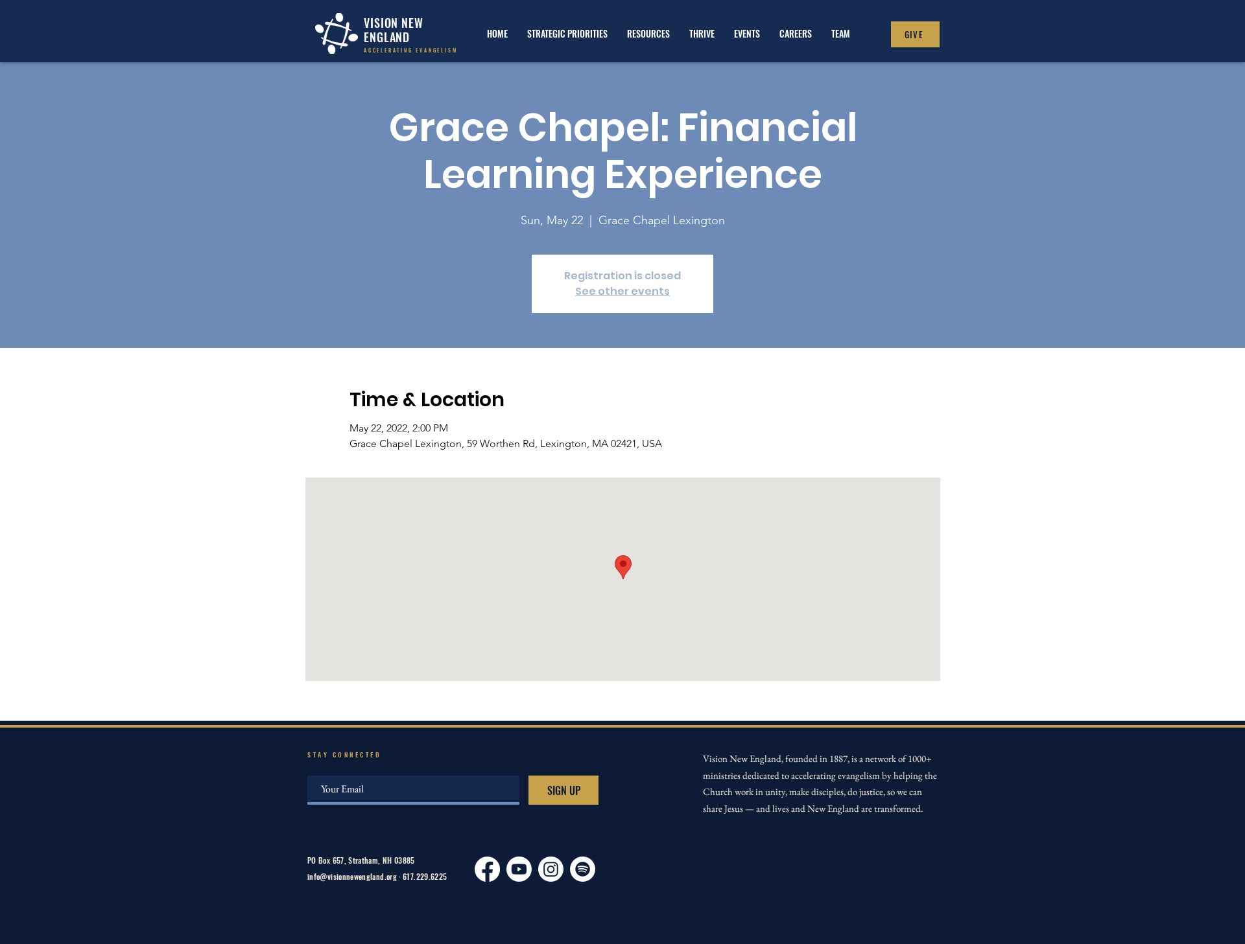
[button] (702, 33)
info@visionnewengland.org (352, 876)
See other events (622, 291)
